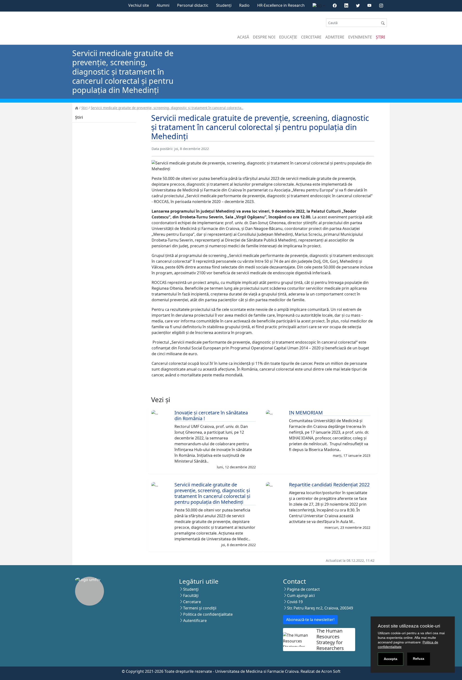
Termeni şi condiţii (199, 608)
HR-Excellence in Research (281, 5)
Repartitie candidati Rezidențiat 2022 (329, 484)
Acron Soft (330, 671)
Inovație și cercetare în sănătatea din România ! (211, 415)
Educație (288, 37)
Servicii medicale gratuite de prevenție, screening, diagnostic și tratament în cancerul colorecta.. (167, 107)
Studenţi (191, 589)
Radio (244, 5)
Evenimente (360, 37)
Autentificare (195, 620)
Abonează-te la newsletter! (310, 619)
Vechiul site (138, 5)
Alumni (163, 5)
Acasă (243, 37)
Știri (380, 37)
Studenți (223, 5)
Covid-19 (295, 601)
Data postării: (162, 148)
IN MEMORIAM (306, 412)
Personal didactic (192, 5)
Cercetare (311, 37)
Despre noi (264, 37)
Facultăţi (191, 595)
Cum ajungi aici (301, 595)
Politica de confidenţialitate (208, 614)
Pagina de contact (303, 589)
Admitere (334, 37)
